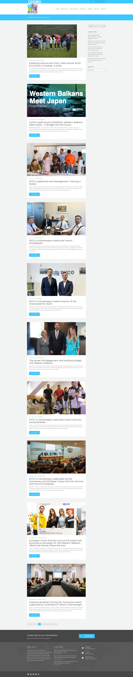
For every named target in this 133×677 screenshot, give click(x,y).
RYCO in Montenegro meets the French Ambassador (50, 241)
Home (57, 9)
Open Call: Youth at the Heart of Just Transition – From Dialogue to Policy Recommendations (97, 42)
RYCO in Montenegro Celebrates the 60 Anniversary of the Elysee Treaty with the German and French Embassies (56, 481)
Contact (103, 9)
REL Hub (96, 9)
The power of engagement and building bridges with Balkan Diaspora (55, 361)
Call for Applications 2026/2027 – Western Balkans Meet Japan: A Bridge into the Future (95, 54)
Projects (83, 9)
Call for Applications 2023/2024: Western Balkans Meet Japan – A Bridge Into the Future (56, 123)
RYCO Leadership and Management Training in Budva (55, 182)
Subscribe (89, 636)
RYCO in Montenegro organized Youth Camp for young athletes (55, 420)
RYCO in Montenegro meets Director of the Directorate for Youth (52, 302)
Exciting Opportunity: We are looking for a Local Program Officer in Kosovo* (97, 60)
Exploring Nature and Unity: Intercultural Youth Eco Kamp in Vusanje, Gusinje (55, 64)
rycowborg (41, 60)
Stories (89, 9)
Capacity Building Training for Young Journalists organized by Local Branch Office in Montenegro (55, 603)
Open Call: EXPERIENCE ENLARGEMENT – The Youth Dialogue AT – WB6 (95, 37)
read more (34, 76)
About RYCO (64, 9)
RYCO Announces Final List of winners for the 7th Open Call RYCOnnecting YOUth (95, 48)
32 (53, 624)
